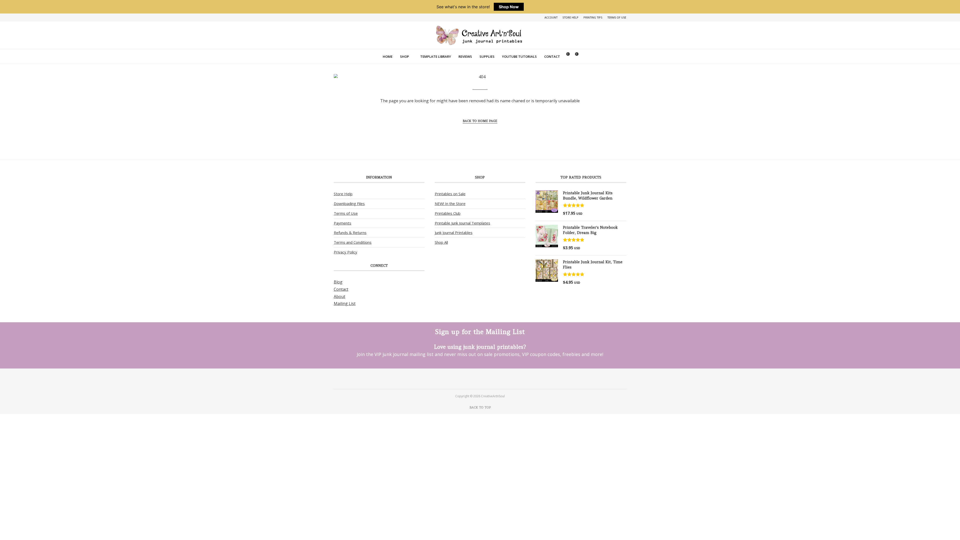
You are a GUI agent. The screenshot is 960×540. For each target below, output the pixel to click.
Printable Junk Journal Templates (462, 223)
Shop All (441, 242)
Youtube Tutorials (519, 56)
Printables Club (447, 213)
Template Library (435, 56)
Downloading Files (349, 203)
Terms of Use (616, 17)
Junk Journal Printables (453, 232)
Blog (338, 282)
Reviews (465, 56)
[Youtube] (486, 378)
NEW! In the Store (450, 203)
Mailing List (345, 303)
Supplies (487, 56)
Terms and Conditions (353, 242)
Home (387, 56)
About (339, 296)
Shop (404, 56)
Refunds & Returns (350, 232)
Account (551, 17)
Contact (552, 56)
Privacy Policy (345, 252)
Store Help (570, 17)
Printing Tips (593, 17)
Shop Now (509, 6)
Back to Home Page (480, 121)
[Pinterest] (473, 378)
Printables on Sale (450, 193)
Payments (342, 223)
